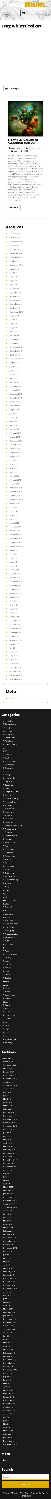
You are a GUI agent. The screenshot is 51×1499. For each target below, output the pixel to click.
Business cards (11, 924)
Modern (8, 815)
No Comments (32, 148)
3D (6, 751)
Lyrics (7, 1012)
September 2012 (16, 593)
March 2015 (14, 476)
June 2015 (13, 464)
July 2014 (13, 507)
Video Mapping (11, 880)
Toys (5, 1036)
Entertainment (9, 900)
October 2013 (15, 542)
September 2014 (16, 499)
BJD (4, 893)
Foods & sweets (11, 954)
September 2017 (16, 359)
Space (6, 1032)
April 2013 (13, 566)
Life (4, 948)
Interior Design (11, 744)
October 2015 (15, 448)
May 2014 (13, 515)
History (8, 957)
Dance (7, 1005)
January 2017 (15, 390)
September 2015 (16, 452)
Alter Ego (7, 728)
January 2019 (15, 296)
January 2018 (15, 343)
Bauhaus (9, 758)
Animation (7, 731)
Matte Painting (11, 805)
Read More (14, 207)
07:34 (23, 151)
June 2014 (13, 511)
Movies (6, 985)
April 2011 (13, 659)
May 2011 (13, 656)
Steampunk (10, 856)
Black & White (11, 761)
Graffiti (8, 788)
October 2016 (15, 402)
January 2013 (15, 577)
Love (7, 961)
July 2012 (13, 601)
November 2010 (16, 679)
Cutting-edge (10, 778)
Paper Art (9, 822)
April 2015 (13, 472)
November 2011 (16, 632)
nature (8, 968)
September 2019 (16, 265)
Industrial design (12, 798)
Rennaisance (10, 842)
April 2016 (13, 425)
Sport (7, 971)
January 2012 (15, 624)
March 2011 (14, 663)
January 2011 (15, 671)
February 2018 (15, 339)
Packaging (9, 930)
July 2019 (13, 273)
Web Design (8, 1042)
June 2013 (13, 558)
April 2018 (13, 331)
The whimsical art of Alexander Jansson (23, 141)
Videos (8, 1018)
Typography (10, 876)
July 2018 (13, 320)
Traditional (9, 873)
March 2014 (14, 523)
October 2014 (15, 495)
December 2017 (16, 347)
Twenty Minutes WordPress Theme (20, 1493)
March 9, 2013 (16, 148)
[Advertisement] (25, 58)
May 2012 (13, 609)
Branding (9, 920)
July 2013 (13, 554)
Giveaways (8, 914)
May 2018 (13, 327)
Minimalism (10, 808)
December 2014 (16, 488)
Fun (4, 910)
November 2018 (16, 304)
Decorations (10, 737)
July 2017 (13, 366)
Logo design (10, 927)
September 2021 (16, 241)
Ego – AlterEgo (12, 88)
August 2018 (14, 316)
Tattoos (8, 869)
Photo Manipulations (14, 825)
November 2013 (16, 538)
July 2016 (13, 413)
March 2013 (14, 570)
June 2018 (13, 323)
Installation (8, 944)
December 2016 (16, 394)
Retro (7, 846)
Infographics (10, 802)
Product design (11, 934)
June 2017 (13, 370)
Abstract (8, 754)
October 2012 (15, 589)
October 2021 (15, 238)
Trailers (8, 998)
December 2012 (16, 581)
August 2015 (14, 456)
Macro (9, 832)
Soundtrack (10, 995)
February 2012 (15, 620)
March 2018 (14, 335)
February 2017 (15, 386)
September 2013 (16, 546)
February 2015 (15, 480)
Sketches (9, 852)
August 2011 (14, 644)
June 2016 (13, 417)
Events (8, 1008)
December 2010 (16, 675)
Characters (9, 768)
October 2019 (15, 261)
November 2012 (16, 585)
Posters (8, 991)
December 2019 (16, 253)
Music (5, 1002)
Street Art (9, 863)
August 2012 (14, 597)
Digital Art (9, 781)
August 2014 (14, 503)
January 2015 (15, 484)
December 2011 (16, 628)
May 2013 (13, 562)
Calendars (9, 764)
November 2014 (16, 491)
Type (7, 941)
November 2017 (16, 351)
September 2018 (16, 312)
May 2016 (13, 421)
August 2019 (14, 269)
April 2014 (13, 519)
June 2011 (13, 652)
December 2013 (16, 534)
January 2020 (15, 249)
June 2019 (13, 277)
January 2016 (15, 437)
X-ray (7, 886)
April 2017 (13, 378)
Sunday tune (10, 1015)
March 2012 (14, 616)
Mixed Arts (9, 812)
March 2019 (14, 288)
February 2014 (15, 527)
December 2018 (16, 300)
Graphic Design (11, 792)
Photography (10, 829)
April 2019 (13, 284)
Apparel (8, 907)
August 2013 (14, 550)
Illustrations (10, 795)
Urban (7, 974)
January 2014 (15, 531)
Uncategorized (9, 1039)
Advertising (8, 721)
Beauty (6, 890)
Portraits (8, 839)
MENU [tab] (25, 13)
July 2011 (13, 648)
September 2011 (16, 640)
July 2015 (13, 460)
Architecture (8, 734)
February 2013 (15, 574)
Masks (6, 982)
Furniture (9, 741)
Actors (7, 988)
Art (4, 748)
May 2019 (13, 280)
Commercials (10, 724)
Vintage (8, 883)
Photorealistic (11, 836)
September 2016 (16, 406)
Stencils (8, 859)
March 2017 (14, 382)
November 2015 (16, 445)
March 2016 (14, 429)
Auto (7, 951)
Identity (6, 917)
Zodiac (8, 978)
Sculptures (9, 849)
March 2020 (14, 245)
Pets (5, 1022)
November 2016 (16, 398)
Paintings (9, 819)
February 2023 (15, 234)
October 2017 (15, 355)
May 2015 (13, 468)
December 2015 (16, 441)
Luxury (8, 964)
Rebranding (10, 937)
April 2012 (13, 613)
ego (13, 151)
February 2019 (15, 292)
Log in (12, 698)
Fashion (6, 904)
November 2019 (16, 257)
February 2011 (15, 667)
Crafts (5, 897)
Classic (8, 771)
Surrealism (9, 866)
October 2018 (15, 308)
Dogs (7, 1029)
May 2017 (13, 374)
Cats (7, 1025)
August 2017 (14, 363)
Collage (8, 775)
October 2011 (15, 636)
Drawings (9, 785)
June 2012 (13, 605)
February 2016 (15, 433)
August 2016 (14, 409)
